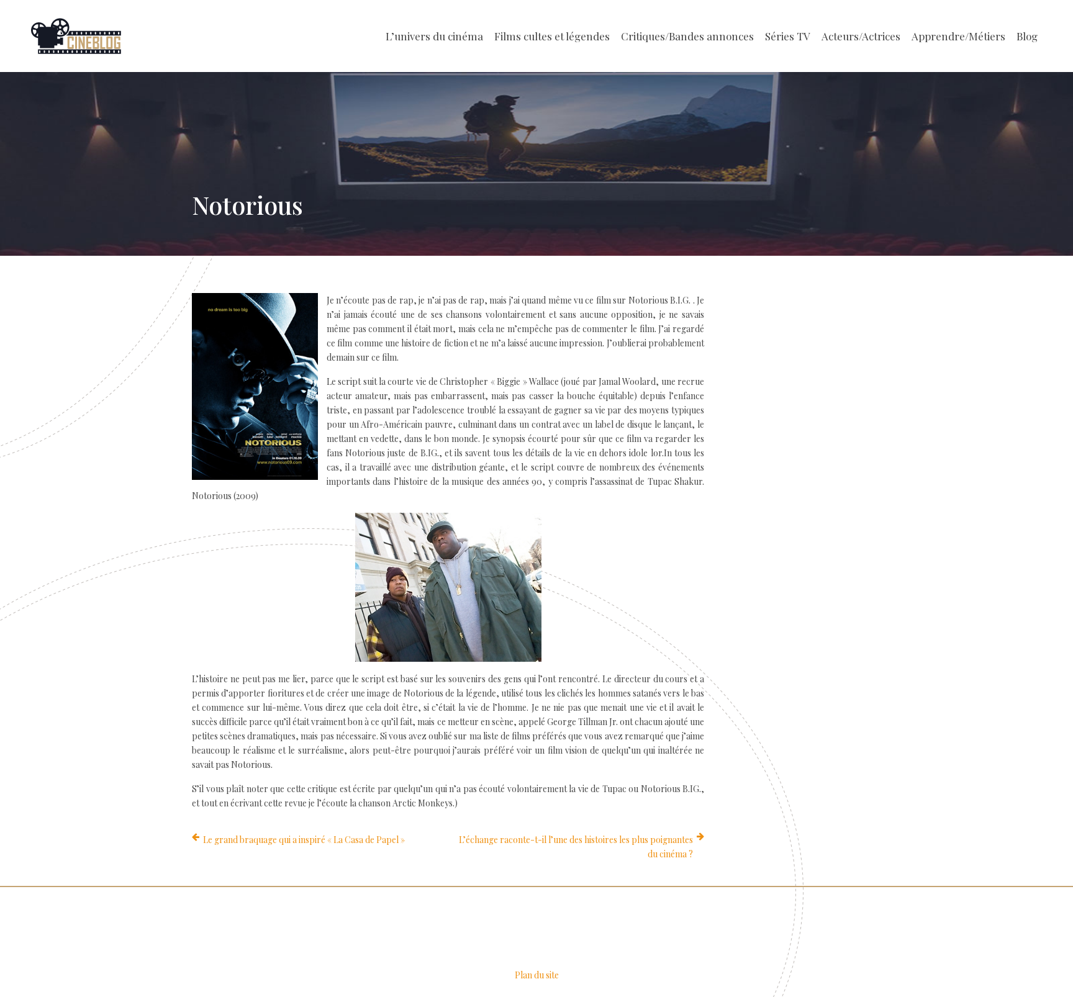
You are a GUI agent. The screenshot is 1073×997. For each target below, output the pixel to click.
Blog (1027, 36)
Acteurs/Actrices (861, 36)
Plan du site (537, 975)
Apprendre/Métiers (958, 36)
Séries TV (787, 36)
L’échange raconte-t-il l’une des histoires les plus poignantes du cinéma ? (576, 847)
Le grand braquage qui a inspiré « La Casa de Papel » (304, 840)
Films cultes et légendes (552, 36)
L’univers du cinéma (434, 36)
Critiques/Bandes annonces (687, 36)
